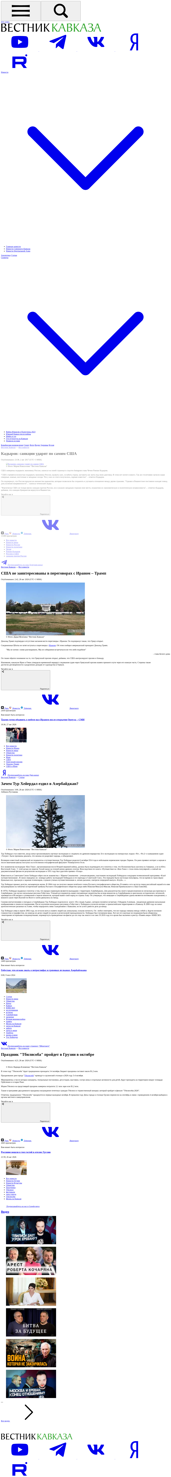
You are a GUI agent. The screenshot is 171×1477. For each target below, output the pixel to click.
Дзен (6, 534)
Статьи (14, 255)
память (9, 1021)
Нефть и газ (11, 436)
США (8, 759)
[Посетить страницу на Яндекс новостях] (134, 51)
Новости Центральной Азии (18, 251)
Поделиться (44, 514)
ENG (7, 22)
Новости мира (12, 542)
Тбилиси (10, 1241)
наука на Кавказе (13, 1026)
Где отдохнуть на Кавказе (17, 439)
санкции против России (16, 556)
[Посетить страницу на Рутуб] (20, 70)
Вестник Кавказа (8, 447)
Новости (16, 534)
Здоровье (44, 445)
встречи (9, 1012)
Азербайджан (12, 1015)
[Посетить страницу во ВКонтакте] (96, 51)
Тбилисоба (29, 1126)
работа (9, 1028)
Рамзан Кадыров (13, 551)
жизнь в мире (12, 1035)
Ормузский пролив (14, 762)
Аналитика (6, 255)
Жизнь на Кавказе (13, 1024)
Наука (8, 1003)
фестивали (10, 1243)
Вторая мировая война (15, 1019)
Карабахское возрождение (12, 445)
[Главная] (51, 31)
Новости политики (14, 547)
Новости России (13, 545)
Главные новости (13, 246)
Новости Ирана (12, 748)
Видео (37, 445)
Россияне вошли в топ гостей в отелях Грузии (26, 1203)
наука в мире (11, 1030)
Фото (32, 445)
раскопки (10, 1017)
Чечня (8, 549)
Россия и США (12, 554)
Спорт (26, 445)
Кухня (51, 445)
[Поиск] (61, 11)
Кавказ (9, 1006)
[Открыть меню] (21, 11)
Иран (8, 757)
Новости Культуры (14, 1234)
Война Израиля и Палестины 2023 (20, 432)
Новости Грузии (13, 1232)
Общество (10, 753)
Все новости (24, 447)
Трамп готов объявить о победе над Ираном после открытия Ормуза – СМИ (42, 719)
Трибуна (9, 1033)
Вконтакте (74, 534)
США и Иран (12, 766)
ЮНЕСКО (10, 1008)
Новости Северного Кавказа (18, 249)
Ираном (52, 645)
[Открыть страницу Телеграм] (58, 51)
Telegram (27, 534)
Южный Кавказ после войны (18, 434)
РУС (3, 22)
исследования (12, 1010)
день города (11, 1245)
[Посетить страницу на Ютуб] (20, 51)
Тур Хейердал (12, 1037)
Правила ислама (13, 441)
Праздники (11, 1238)
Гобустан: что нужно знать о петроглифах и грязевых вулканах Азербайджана (44, 970)
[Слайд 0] (2, 1453)
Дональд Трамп (12, 764)
